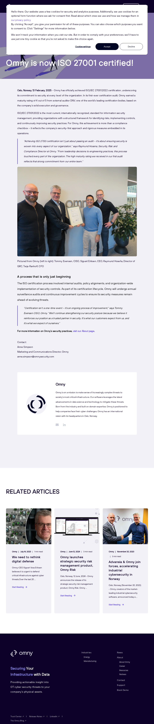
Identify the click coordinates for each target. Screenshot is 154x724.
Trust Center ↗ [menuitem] (17, 716)
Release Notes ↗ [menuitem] (37, 716)
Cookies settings (83, 46)
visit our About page (83, 330)
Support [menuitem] (121, 685)
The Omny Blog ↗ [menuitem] (19, 720)
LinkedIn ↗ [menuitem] (55, 716)
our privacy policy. (21, 19)
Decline (131, 46)
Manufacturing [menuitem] (90, 661)
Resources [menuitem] (123, 670)
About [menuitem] (120, 657)
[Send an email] (58, 424)
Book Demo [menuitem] (123, 690)
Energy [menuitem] (87, 657)
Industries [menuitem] (86, 652)
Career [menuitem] (122, 666)
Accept (107, 46)
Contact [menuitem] (121, 680)
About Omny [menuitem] (124, 662)
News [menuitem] (120, 652)
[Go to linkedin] (63, 424)
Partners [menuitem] (122, 674)
